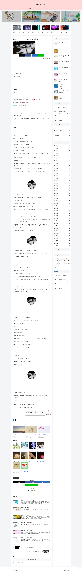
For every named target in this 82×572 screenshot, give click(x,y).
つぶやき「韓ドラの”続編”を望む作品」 (64, 97)
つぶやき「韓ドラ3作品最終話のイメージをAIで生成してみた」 (61, 108)
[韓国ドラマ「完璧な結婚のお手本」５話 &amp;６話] (44, 429)
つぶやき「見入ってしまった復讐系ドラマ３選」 (61, 114)
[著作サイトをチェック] (29, 490)
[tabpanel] (17, 29)
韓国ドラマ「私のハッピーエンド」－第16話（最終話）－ (64, 44)
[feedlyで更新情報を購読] (32, 490)
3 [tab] (42, 35)
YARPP (18, 472)
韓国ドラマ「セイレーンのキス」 (60, 111)
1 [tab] (39, 35)
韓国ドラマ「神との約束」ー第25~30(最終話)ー (64, 68)
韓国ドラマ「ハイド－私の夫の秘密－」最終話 (64, 91)
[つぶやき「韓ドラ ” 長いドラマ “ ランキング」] (19, 429)
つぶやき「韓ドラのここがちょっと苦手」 (64, 56)
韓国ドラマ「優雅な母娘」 (64, 79)
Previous (11, 29)
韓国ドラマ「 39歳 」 (58, 117)
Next (70, 29)
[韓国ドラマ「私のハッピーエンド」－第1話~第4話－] (31, 429)
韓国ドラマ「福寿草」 (58, 120)
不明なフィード (59, 271)
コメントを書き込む (31, 559)
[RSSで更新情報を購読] (34, 490)
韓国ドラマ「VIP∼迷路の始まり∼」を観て (64, 62)
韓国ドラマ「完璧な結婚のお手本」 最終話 (64, 74)
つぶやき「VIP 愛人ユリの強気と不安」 (64, 85)
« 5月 (55, 267)
